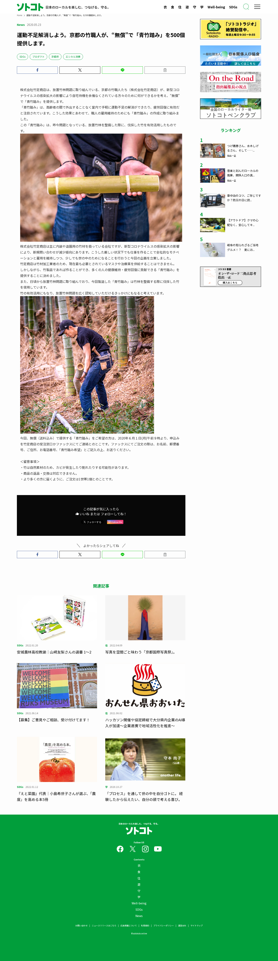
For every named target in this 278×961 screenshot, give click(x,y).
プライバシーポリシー (163, 925)
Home (19, 15)
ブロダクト (38, 56)
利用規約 (145, 925)
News (139, 916)
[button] (37, 70)
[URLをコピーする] (164, 70)
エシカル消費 (73, 56)
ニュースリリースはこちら (104, 925)
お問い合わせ (81, 925)
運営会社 (182, 925)
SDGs (233, 6)
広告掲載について (128, 925)
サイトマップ (196, 925)
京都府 (55, 56)
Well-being (216, 6)
